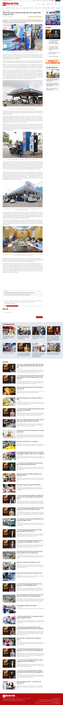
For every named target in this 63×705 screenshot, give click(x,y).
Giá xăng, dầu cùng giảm (54, 56)
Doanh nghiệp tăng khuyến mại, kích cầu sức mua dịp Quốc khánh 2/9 (23, 337)
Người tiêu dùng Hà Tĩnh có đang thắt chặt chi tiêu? (29, 398)
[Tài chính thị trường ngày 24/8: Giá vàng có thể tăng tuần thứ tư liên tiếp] (9, 412)
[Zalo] (53, 0)
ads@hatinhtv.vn (57, 703)
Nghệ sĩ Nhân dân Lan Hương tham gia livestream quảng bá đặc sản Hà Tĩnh (53, 84)
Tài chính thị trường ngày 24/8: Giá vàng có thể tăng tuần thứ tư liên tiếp (30, 409)
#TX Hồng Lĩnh (39, 300)
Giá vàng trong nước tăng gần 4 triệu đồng (54, 53)
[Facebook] (49, 0)
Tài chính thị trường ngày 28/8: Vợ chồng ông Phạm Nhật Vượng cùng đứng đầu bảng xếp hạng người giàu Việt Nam (53, 339)
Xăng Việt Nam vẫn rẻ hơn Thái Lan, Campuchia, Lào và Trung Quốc (38, 337)
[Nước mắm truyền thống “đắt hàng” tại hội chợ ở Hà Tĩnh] (53, 347)
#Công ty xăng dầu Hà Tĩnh (25, 300)
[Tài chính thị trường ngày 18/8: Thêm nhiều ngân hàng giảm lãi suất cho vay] (9, 533)
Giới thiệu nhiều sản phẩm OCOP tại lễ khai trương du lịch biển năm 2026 (53, 79)
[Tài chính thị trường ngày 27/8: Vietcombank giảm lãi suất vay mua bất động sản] (24, 347)
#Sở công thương (33, 300)
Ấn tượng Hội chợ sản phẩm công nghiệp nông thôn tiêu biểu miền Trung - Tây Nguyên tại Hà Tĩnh (38, 354)
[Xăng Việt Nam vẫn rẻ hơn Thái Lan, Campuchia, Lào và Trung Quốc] (39, 330)
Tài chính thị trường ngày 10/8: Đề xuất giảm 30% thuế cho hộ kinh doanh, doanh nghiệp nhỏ (29, 671)
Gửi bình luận (39, 317)
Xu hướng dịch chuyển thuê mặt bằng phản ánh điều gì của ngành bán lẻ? (29, 519)
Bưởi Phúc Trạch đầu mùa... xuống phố (27, 441)
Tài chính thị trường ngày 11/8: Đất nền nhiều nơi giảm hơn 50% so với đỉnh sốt (29, 660)
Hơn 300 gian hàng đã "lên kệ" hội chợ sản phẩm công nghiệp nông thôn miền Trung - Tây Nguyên (54, 42)
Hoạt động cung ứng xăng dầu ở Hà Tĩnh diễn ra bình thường (18, 294)
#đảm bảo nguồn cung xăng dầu (9, 303)
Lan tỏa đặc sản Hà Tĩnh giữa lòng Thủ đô (52, 89)
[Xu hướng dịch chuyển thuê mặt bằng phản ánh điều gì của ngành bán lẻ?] (9, 522)
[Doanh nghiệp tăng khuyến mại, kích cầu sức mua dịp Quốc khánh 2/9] (24, 330)
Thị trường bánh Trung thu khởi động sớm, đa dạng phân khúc (8, 337)
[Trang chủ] (4, 8)
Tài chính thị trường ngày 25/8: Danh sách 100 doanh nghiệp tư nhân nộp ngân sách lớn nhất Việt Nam (29, 377)
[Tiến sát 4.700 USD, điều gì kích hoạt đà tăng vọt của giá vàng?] (9, 391)
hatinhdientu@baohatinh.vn (55, 701)
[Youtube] (52, 0)
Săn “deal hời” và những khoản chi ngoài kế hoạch (28, 639)
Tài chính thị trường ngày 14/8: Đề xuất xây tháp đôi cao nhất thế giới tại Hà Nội (29, 584)
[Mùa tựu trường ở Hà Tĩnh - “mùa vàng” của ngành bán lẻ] (9, 685)
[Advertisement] (23, 280)
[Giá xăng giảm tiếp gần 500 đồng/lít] (9, 609)
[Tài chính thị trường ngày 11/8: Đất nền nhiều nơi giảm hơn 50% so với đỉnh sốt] (9, 663)
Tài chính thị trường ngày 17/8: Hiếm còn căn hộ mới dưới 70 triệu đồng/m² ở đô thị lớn (29, 541)
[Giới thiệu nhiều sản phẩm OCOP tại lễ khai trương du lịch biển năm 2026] (53, 73)
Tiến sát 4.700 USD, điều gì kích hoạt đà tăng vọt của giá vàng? (29, 388)
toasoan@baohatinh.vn (56, 702)
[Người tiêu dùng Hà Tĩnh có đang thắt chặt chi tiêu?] (9, 401)
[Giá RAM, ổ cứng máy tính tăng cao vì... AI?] (9, 566)
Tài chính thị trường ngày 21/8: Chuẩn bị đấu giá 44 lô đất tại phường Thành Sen (54, 36)
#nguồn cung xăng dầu (14, 302)
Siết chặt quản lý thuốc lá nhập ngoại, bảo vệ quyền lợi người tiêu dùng (29, 617)
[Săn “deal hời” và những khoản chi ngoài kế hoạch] (9, 642)
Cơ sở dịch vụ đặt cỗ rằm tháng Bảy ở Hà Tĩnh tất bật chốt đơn (30, 431)
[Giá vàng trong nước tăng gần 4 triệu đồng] (9, 488)
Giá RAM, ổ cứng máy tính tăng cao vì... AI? (28, 562)
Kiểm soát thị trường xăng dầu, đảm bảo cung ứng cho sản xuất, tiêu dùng (19, 292)
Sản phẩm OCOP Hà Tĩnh (52, 67)
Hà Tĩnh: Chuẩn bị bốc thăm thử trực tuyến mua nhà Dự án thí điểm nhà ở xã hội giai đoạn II (29, 595)
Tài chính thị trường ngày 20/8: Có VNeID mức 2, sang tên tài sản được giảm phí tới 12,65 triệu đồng (29, 497)
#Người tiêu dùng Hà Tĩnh (23, 302)
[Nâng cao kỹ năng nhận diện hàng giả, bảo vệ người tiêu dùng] (9, 477)
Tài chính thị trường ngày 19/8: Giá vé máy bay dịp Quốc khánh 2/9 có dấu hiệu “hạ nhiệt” (30, 508)
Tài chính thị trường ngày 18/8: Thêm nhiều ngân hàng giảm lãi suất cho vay (54, 48)
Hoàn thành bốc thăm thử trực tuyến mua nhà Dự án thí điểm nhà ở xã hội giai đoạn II (29, 552)
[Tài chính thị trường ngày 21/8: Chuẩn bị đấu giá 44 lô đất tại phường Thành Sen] (9, 466)
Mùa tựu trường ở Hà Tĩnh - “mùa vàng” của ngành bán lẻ (28, 682)
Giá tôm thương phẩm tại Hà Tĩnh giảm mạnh (29, 573)
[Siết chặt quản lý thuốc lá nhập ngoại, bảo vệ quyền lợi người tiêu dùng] (9, 620)
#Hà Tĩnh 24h (6, 300)
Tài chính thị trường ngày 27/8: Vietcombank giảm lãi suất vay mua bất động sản (23, 354)
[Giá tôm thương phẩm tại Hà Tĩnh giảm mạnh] (9, 576)
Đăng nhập (58, 0)
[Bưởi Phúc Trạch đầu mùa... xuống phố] (9, 445)
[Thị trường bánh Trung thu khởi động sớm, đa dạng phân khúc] (9, 330)
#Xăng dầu (11, 300)
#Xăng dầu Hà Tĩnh (17, 300)
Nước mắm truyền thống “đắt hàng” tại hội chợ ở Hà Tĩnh (53, 353)
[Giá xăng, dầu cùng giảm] (9, 347)
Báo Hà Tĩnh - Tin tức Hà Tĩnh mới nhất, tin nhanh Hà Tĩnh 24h (13, 4)
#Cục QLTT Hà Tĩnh (31, 302)
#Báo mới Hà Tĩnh (7, 302)
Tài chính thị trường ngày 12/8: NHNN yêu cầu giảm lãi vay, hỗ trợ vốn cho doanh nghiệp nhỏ (29, 649)
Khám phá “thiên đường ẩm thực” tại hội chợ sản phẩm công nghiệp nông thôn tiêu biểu (30, 420)
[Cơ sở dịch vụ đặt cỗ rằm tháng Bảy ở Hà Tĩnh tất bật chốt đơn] (9, 434)
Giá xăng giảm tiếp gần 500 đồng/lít (26, 605)
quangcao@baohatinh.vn (51, 703)
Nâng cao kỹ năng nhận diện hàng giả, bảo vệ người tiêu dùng (29, 474)
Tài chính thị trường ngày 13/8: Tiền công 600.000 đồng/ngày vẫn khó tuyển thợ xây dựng (29, 628)
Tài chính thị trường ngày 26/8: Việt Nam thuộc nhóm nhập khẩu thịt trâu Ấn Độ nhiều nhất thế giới (30, 366)
